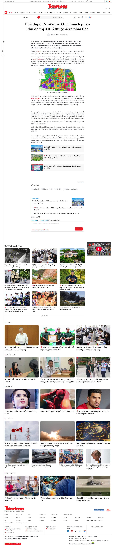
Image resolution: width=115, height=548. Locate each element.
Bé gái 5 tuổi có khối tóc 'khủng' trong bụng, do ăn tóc (92, 499)
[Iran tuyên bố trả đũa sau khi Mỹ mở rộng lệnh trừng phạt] (57, 431)
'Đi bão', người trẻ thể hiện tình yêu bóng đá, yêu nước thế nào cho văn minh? (43, 309)
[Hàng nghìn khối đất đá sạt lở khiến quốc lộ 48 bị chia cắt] (44, 276)
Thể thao (58, 12)
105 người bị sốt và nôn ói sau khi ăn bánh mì (20, 499)
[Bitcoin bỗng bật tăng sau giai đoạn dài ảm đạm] (93, 431)
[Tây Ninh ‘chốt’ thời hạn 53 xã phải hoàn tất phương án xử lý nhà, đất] (72, 255)
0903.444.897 (51, 529)
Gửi (79, 229)
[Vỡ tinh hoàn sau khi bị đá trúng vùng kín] (57, 486)
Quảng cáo (89, 1)
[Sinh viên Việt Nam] (99, 510)
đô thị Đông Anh (35, 98)
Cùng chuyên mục (13, 246)
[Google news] (85, 531)
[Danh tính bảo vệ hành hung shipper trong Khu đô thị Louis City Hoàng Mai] (57, 367)
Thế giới (40, 12)
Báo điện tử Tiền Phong (57, 6)
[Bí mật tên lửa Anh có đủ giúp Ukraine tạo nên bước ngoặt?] (44, 456)
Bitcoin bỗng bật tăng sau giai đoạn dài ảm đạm (93, 444)
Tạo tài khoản (44, 220)
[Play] (38, 17)
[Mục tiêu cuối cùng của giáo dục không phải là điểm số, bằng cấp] (22, 335)
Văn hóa (75, 12)
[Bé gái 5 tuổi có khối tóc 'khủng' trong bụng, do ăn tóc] (93, 486)
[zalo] (81, 531)
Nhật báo (19, 515)
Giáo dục (86, 12)
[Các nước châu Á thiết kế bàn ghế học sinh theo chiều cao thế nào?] (71, 456)
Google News (89, 17)
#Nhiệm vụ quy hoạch (70, 189)
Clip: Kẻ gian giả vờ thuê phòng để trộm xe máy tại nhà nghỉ (16, 266)
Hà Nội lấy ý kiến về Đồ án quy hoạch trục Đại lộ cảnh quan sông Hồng (62, 148)
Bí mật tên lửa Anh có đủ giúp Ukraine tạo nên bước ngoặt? (41, 466)
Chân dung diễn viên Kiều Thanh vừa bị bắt (21, 412)
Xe (70, 12)
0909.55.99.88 (31, 529)
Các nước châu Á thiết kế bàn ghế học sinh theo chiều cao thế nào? (70, 466)
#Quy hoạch (35, 189)
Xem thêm (109, 12)
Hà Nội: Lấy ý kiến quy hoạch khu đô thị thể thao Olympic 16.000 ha (62, 167)
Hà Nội (39, 51)
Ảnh (29, 515)
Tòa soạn (81, 1)
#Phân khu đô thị (46, 189)
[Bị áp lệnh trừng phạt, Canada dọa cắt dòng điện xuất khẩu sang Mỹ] (22, 431)
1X (61, 17)
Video (104, 12)
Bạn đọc (77, 520)
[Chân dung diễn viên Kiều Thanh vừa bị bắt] (22, 399)
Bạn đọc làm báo (14, 544)
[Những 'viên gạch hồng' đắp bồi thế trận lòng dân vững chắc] (57, 335)
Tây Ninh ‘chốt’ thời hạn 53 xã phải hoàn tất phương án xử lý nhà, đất (71, 266)
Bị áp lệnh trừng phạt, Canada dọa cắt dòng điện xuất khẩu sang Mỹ (21, 444)
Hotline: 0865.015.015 (35, 1)
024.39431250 (10, 532)
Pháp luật (52, 12)
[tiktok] (76, 531)
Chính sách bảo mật (97, 527)
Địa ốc (28, 12)
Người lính (65, 12)
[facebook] (107, 1)
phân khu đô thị (38, 59)
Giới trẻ (46, 12)
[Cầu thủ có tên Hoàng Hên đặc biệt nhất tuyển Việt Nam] (93, 399)
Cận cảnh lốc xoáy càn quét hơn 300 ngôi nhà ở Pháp (16, 466)
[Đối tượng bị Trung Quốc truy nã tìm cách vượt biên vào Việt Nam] (93, 367)
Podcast (42, 515)
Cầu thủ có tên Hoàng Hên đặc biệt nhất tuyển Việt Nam (92, 412)
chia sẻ (75, 17)
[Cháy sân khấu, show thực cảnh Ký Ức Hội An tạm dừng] (72, 298)
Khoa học (92, 12)
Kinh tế (16, 12)
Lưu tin (3, 46)
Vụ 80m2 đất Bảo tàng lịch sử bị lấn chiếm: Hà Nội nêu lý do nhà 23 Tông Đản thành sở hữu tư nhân (17, 287)
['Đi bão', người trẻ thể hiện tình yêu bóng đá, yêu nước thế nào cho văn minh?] (44, 298)
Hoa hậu (99, 12)
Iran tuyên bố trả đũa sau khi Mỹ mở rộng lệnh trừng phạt (56, 444)
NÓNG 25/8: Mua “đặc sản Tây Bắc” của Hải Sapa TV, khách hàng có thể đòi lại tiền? (72, 287)
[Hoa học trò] (108, 510)
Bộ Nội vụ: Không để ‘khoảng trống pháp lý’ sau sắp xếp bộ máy (43, 266)
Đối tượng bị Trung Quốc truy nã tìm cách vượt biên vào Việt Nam (92, 380)
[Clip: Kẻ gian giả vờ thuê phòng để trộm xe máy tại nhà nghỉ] (17, 255)
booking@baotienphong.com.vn (35, 531)
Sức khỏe (34, 12)
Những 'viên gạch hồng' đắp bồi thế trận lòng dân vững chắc (57, 348)
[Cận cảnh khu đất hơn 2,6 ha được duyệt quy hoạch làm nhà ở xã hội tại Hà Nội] (37, 157)
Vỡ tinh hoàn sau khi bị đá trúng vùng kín (56, 499)
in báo (82, 17)
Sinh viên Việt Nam (62, 1)
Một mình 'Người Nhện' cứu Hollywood (57, 411)
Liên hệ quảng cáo (31, 527)
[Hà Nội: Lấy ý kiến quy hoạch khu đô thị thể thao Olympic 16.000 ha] (37, 167)
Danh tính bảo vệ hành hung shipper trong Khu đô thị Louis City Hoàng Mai (57, 380)
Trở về (3, 55)
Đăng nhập (34, 220)
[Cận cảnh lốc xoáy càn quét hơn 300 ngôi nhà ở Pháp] (17, 456)
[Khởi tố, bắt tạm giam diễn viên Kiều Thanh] (22, 367)
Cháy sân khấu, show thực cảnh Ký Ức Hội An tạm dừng (72, 308)
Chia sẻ (3, 42)
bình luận (86, 17)
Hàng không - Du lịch (92, 520)
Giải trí (80, 12)
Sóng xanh (22, 12)
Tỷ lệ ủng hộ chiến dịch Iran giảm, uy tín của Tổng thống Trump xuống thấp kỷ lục (98, 467)
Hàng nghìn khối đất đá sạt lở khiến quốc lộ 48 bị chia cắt (43, 286)
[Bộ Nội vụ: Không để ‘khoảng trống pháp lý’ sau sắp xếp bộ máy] (44, 255)
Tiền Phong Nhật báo (49, 1)
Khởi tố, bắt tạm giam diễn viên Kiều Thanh (20, 380)
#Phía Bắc (58, 189)
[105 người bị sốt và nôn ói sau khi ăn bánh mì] (22, 486)
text (78, 17)
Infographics (67, 515)
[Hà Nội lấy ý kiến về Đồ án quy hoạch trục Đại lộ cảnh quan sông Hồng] (37, 148)
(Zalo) (36, 529)
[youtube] (109, 1)
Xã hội (10, 12)
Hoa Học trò (72, 1)
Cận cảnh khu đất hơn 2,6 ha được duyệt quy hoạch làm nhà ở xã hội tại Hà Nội (62, 157)
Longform (54, 515)
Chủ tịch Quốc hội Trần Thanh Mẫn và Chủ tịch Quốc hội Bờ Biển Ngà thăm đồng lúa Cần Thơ (16, 309)
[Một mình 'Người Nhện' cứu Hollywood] (57, 399)
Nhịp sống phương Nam (22, 523)
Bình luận (3, 50)
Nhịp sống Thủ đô (9, 523)
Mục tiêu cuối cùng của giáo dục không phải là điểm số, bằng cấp (21, 348)
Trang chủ (6, 12)
